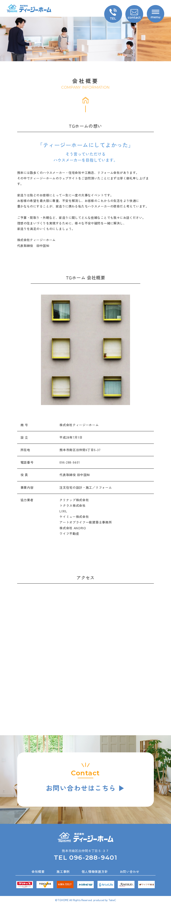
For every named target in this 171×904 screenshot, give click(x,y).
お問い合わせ (129, 871)
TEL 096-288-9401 (85, 857)
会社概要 (38, 871)
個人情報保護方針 (95, 871)
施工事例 (63, 871)
